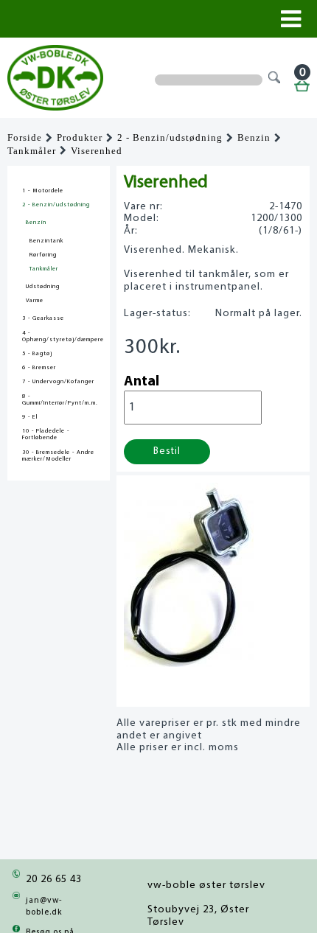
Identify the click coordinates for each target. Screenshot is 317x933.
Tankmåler (31, 151)
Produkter (79, 138)
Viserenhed (96, 151)
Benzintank (46, 241)
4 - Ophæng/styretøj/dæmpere (58, 336)
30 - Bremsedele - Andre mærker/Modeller (58, 456)
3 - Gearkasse (43, 318)
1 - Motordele (42, 191)
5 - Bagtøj (37, 354)
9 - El (30, 417)
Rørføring (43, 255)
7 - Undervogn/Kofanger (58, 382)
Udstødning (43, 287)
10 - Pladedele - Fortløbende (45, 434)
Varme (34, 301)
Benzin (254, 138)
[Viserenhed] (189, 663)
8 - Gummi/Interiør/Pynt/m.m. (58, 400)
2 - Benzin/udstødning (170, 138)
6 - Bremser (39, 368)
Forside (24, 138)
